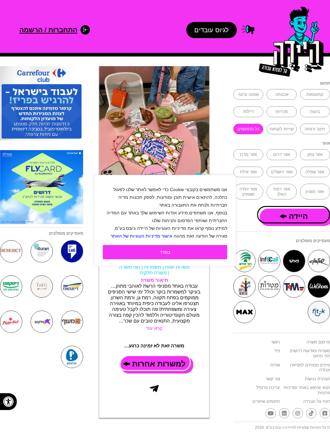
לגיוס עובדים (211, 30)
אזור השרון (315, 191)
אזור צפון (315, 154)
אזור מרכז (248, 154)
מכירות (282, 111)
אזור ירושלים (282, 171)
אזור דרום (281, 154)
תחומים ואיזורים (266, 401)
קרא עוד (154, 328)
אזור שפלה (315, 171)
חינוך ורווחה (315, 129)
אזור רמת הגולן (282, 192)
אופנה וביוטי (248, 94)
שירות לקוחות (282, 129)
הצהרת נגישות (317, 378)
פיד (277, 350)
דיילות (248, 111)
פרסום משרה (318, 342)
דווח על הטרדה (316, 401)
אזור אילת (248, 171)
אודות (275, 365)
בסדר (165, 252)
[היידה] (289, 43)
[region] (165, 220)
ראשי (275, 342)
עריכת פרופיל (268, 387)
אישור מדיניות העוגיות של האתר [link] (141, 236)
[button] (8, 401)
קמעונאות (315, 94)
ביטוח (315, 111)
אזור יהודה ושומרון (248, 192)
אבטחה (281, 94)
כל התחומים (248, 129)
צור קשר (273, 378)
